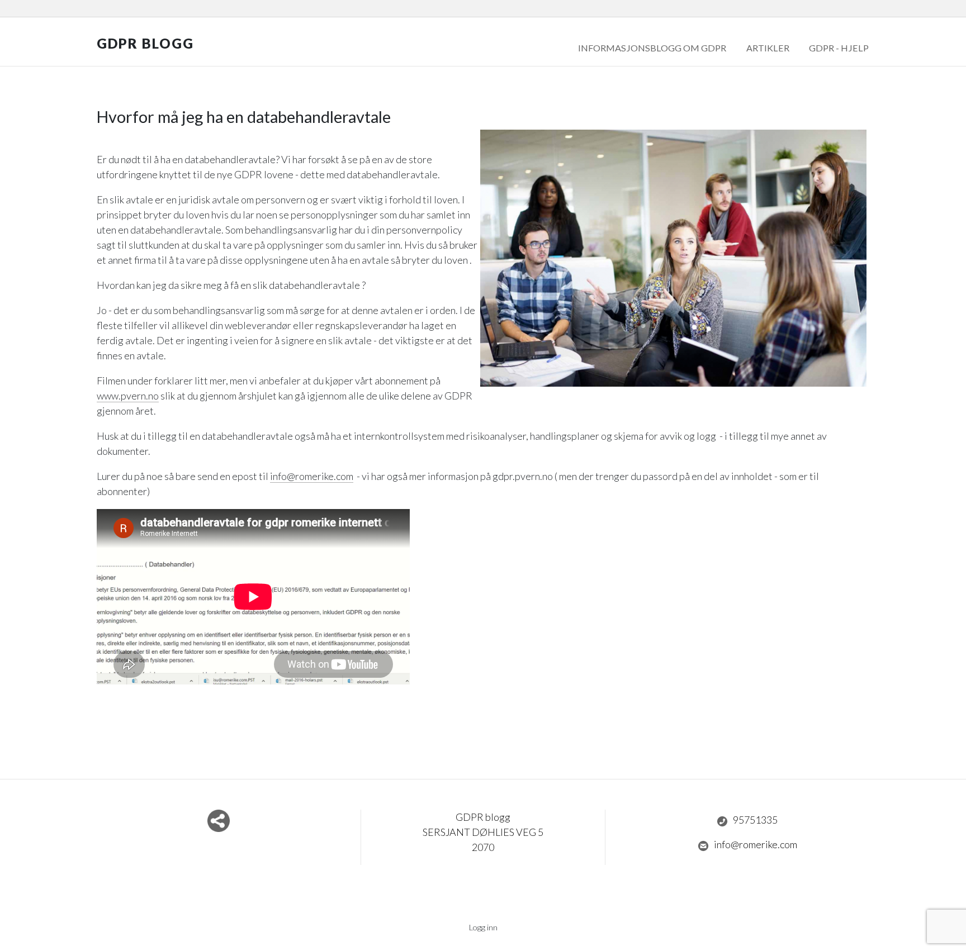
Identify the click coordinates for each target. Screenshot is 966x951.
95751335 (755, 820)
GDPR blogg (145, 43)
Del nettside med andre (218, 821)
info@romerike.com (311, 476)
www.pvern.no (128, 395)
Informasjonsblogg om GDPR (652, 47)
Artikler (767, 47)
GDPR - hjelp (839, 47)
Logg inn (483, 927)
